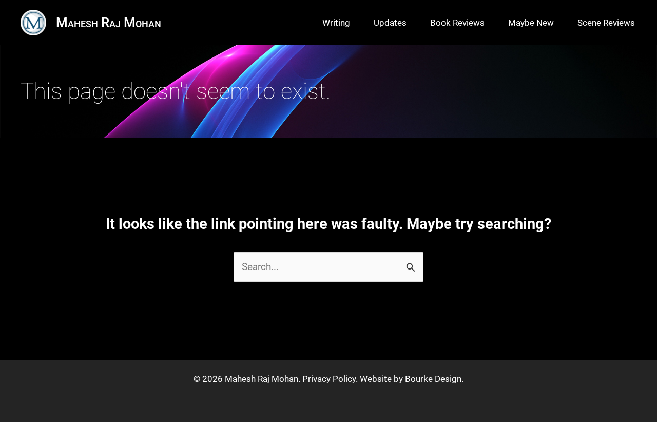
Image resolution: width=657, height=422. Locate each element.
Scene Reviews (606, 22)
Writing (336, 22)
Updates (390, 22)
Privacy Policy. (330, 379)
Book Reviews (457, 22)
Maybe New (531, 22)
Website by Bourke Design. (411, 379)
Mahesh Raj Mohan (108, 22)
